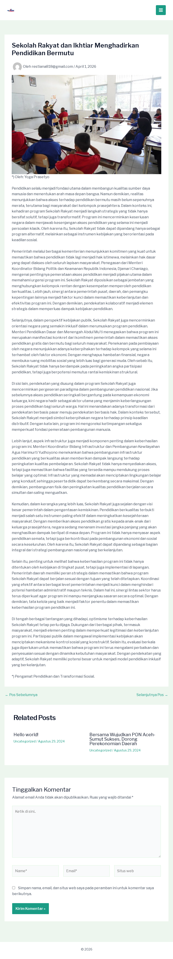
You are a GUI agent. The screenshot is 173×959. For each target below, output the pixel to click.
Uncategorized (25, 741)
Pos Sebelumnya (21, 695)
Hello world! (26, 734)
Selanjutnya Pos (152, 695)
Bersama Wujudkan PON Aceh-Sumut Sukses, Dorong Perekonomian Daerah (122, 739)
